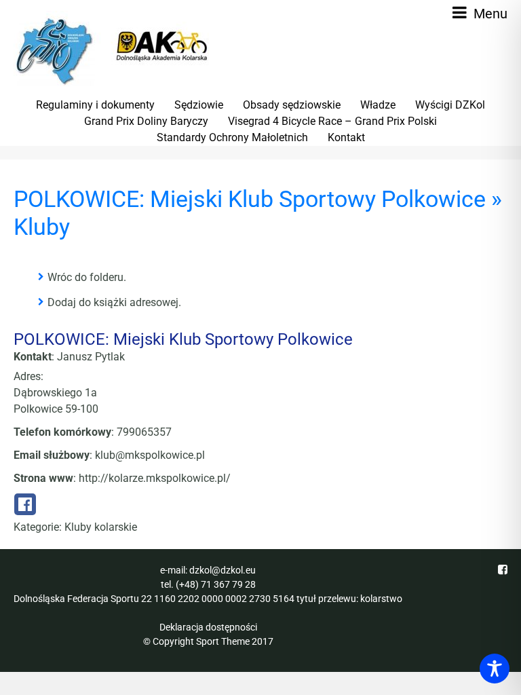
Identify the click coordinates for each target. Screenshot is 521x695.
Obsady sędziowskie (292, 104)
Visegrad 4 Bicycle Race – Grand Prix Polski (332, 121)
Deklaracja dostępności (208, 627)
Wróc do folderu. (86, 277)
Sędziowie (198, 104)
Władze (377, 104)
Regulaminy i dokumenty (95, 104)
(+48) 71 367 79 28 (216, 584)
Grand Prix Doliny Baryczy (146, 121)
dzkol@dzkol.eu (222, 570)
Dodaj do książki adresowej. (114, 302)
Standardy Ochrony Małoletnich (232, 137)
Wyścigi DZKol (450, 104)
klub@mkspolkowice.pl (150, 455)
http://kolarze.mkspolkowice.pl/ (155, 478)
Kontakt (346, 137)
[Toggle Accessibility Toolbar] (494, 668)
